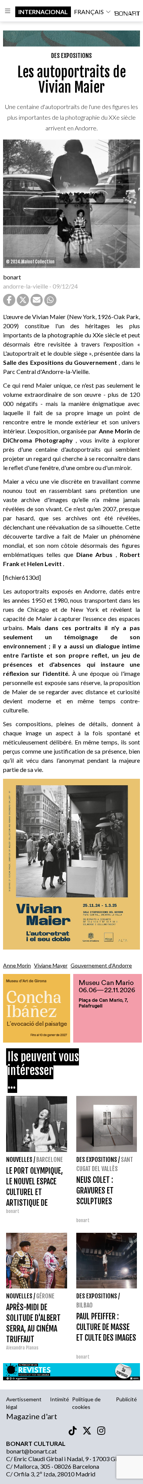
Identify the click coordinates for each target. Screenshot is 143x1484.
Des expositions (71, 55)
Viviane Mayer (50, 965)
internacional (43, 11)
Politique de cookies (86, 1403)
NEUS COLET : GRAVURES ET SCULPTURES (95, 1190)
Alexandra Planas (22, 1348)
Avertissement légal (24, 1403)
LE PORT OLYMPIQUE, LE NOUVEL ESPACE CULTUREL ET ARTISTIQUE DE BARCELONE (34, 1192)
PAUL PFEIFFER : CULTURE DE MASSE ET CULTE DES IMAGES (106, 1327)
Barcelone (49, 1159)
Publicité (126, 1399)
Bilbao (84, 1305)
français (89, 11)
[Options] (7, 12)
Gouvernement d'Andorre (101, 965)
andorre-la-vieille (25, 286)
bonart (12, 277)
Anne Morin (17, 965)
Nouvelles (19, 1159)
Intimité (59, 1399)
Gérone (45, 1296)
